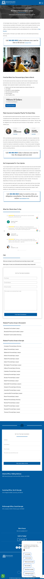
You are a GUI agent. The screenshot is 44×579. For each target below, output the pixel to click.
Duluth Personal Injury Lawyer (11, 380)
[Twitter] (19, 547)
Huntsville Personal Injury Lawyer (12, 390)
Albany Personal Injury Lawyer (11, 349)
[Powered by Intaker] (34, 576)
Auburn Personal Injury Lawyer (11, 361)
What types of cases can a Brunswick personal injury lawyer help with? (19, 264)
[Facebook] (17, 547)
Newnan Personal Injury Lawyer (11, 402)
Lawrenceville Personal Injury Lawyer (13, 393)
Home (14, 7)
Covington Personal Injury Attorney (12, 346)
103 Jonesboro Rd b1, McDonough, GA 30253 (13, 508)
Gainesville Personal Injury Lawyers (12, 383)
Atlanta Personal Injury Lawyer (11, 358)
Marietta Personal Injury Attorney (12, 399)
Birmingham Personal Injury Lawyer (12, 365)
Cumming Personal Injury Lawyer (12, 374)
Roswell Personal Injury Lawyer (11, 406)
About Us (10, 565)
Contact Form (28, 42)
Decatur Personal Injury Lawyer (11, 377)
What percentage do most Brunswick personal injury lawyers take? (18, 261)
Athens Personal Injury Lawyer (11, 355)
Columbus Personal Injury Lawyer (12, 371)
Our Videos (18, 565)
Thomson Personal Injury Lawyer (12, 412)
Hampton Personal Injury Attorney (12, 387)
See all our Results (10, 105)
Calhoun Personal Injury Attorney (12, 368)
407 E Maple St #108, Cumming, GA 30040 (12, 492)
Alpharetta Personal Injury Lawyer (12, 352)
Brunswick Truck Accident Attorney (12, 334)
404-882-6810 (22, 539)
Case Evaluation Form (24, 198)
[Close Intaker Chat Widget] (40, 542)
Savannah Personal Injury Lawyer (12, 409)
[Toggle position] (38, 542)
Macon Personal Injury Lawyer (11, 396)
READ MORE (15, 134)
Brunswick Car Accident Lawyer (12, 328)
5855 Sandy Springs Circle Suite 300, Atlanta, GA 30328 (15, 476)
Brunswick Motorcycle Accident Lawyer (13, 331)
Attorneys (18, 563)
